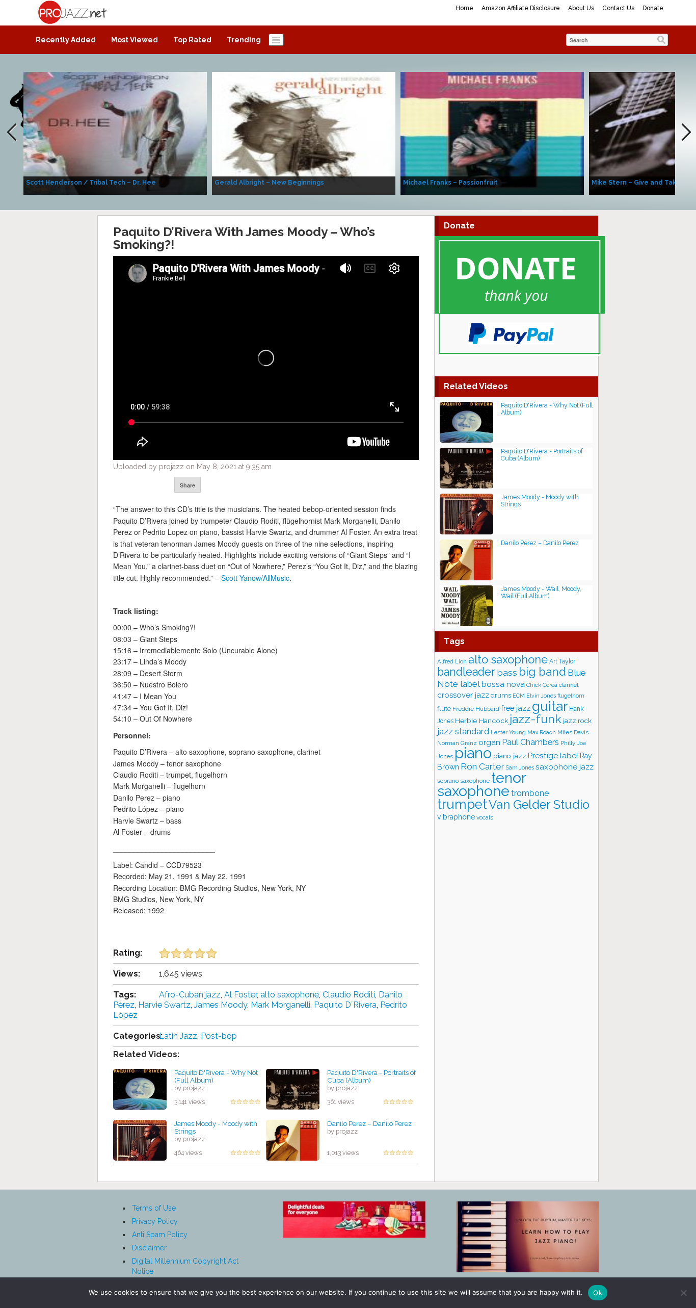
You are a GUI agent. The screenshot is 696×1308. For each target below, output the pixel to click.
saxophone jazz (565, 767)
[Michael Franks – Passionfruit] (492, 133)
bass (507, 672)
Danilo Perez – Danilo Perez (369, 1123)
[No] (683, 1293)
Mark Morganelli (280, 1005)
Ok (597, 1293)
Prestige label (553, 755)
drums (501, 695)
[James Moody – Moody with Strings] (140, 1140)
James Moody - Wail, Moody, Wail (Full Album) (541, 592)
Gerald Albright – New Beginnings (269, 182)
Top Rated (192, 40)
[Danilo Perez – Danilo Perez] (292, 1140)
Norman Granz (457, 743)
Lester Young (508, 732)
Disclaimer (149, 1248)
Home (464, 8)
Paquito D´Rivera (345, 1005)
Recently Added (66, 40)
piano (473, 753)
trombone (530, 793)
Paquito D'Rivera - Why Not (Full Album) (216, 1076)
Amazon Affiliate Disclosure (520, 8)
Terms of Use (154, 1208)
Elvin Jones (541, 696)
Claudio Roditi (349, 994)
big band (542, 671)
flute (444, 708)
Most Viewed (134, 40)
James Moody (220, 1005)
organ (489, 742)
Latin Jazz (178, 1036)
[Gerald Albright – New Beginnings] (303, 133)
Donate (653, 8)
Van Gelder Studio (539, 805)
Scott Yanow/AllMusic (255, 578)
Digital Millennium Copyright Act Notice (185, 1266)
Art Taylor (562, 661)
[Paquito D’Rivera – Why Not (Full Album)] (140, 1089)
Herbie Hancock (481, 720)
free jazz (515, 708)
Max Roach (541, 732)
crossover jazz (463, 695)
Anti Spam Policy (160, 1234)
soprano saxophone (463, 780)
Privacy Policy (155, 1221)
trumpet (462, 804)
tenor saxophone (481, 784)
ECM (519, 696)
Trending (244, 40)
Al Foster (240, 994)
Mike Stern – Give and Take (636, 182)
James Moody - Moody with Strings (215, 1127)
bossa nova (503, 684)
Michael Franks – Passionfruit (450, 182)
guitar (550, 706)
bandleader (466, 671)
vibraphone (456, 817)
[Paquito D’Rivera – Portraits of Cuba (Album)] (292, 1089)
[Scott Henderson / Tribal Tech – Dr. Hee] (115, 133)
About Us (581, 8)
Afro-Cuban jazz (190, 994)
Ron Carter (482, 766)
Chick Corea (541, 684)
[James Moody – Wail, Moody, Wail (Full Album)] (466, 605)
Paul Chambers (530, 742)
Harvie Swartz (164, 1005)
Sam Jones (520, 767)
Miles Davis (572, 732)
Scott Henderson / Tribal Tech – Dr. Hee (91, 182)
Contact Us (618, 8)
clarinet (569, 684)
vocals (484, 817)
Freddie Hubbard (475, 708)
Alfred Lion (452, 661)
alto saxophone (289, 994)
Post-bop (219, 1036)
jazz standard (463, 731)
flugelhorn (570, 696)
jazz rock (577, 720)
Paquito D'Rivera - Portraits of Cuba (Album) (371, 1076)
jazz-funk (535, 719)
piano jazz (509, 756)
